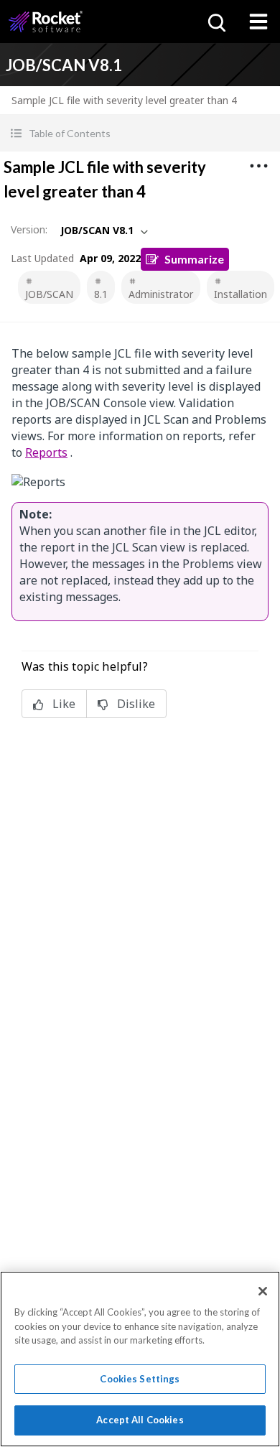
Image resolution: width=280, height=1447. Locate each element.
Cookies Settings (139, 1379)
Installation (240, 294)
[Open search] (215, 21)
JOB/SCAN (49, 294)
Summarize (194, 259)
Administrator (161, 294)
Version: (29, 229)
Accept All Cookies (139, 1419)
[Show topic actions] (258, 166)
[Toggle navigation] (258, 21)
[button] (140, 133)
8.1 (101, 294)
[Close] (263, 1291)
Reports (46, 452)
